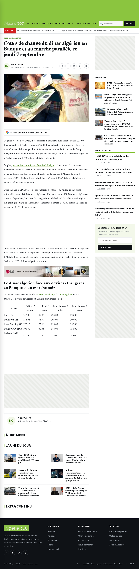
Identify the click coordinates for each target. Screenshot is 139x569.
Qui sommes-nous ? (87, 531)
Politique (47, 23)
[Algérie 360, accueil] (14, 23)
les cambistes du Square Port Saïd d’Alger (33, 165)
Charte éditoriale (86, 536)
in (25, 553)
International (53, 549)
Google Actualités (117, 544)
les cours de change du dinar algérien (54, 294)
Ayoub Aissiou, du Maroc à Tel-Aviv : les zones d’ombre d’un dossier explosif (75, 31)
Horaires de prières (118, 531)
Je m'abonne (105, 247)
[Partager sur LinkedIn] (80, 66)
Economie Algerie (12, 38)
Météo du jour (115, 536)
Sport (71, 23)
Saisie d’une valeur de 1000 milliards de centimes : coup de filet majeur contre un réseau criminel (119, 140)
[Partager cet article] (61, 66)
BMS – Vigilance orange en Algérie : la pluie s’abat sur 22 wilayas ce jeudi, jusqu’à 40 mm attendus (119, 99)
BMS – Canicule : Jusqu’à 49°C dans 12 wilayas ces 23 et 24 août (120, 86)
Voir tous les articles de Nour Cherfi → (34, 421)
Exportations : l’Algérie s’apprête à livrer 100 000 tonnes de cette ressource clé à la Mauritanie (119, 125)
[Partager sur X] (74, 66)
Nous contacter (85, 544)
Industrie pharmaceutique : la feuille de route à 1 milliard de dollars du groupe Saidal (114, 212)
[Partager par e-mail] (86, 66)
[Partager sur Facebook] (68, 66)
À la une (51, 531)
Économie (60, 23)
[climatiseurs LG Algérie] (46, 271)
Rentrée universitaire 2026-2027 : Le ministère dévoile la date (120, 112)
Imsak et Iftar (115, 540)
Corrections (83, 540)
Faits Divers (83, 23)
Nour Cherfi (17, 64)
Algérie (36, 23)
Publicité (82, 549)
